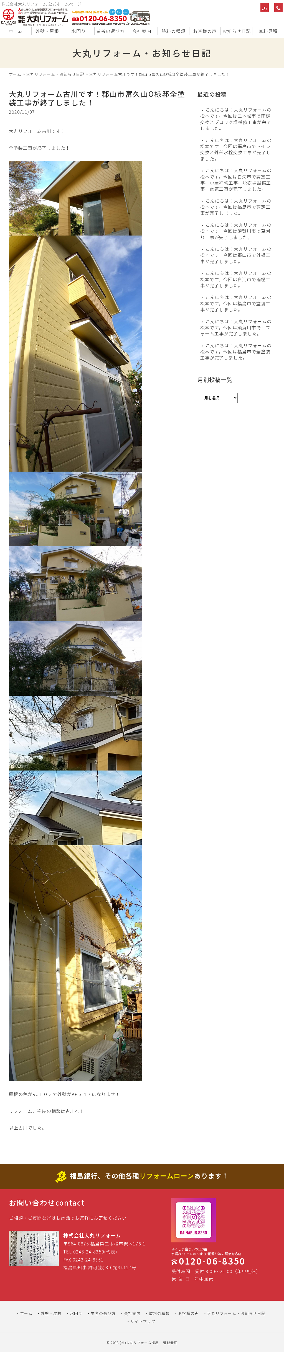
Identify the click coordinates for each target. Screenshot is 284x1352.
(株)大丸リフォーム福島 (139, 1342)
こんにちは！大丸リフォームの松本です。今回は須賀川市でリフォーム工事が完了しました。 (236, 327)
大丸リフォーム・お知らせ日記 (55, 74)
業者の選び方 (110, 31)
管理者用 (170, 1342)
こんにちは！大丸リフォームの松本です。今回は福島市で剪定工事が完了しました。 (236, 207)
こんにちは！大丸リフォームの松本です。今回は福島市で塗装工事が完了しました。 (236, 303)
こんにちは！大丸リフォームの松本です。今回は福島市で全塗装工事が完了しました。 (236, 351)
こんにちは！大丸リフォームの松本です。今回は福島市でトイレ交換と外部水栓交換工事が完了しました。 (236, 149)
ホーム (16, 31)
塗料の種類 (173, 31)
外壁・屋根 (47, 31)
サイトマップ (142, 1321)
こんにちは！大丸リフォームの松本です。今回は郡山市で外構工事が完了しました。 (236, 255)
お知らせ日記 (236, 31)
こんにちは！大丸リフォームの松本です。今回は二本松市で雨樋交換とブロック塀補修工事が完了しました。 (236, 119)
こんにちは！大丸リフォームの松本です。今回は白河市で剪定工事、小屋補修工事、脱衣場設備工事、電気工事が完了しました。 (236, 179)
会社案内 (141, 31)
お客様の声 (205, 31)
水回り (79, 31)
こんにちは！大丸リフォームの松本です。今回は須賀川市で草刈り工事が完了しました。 (236, 231)
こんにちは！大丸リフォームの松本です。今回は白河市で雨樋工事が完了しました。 (236, 279)
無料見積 (268, 31)
